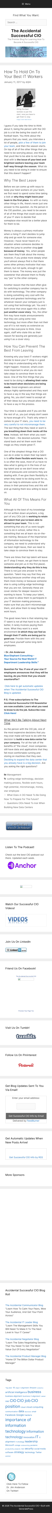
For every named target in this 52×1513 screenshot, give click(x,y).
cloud (23, 1407)
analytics (40, 1388)
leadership (31, 1441)
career (43, 1396)
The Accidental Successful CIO (26, 33)
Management (14, 774)
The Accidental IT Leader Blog (21, 1322)
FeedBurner (33, 1120)
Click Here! (10, 713)
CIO (13, 1400)
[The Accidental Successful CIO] (26, 979)
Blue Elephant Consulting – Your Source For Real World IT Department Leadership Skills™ (21, 659)
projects (17, 1449)
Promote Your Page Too (26, 1011)
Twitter (39, 1452)
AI (14, 1388)
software (9, 1452)
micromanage (27, 787)
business (34, 1392)
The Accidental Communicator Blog (24, 1305)
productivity (9, 1449)
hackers (28, 1415)
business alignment (13, 1396)
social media (40, 1449)
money (39, 787)
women (8, 1456)
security (29, 1448)
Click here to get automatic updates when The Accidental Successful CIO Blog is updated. (23, 689)
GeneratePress (26, 1509)
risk (22, 1449)
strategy (19, 1452)
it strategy (20, 1442)
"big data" (8, 1388)
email (34, 1411)
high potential (11, 787)
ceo (7, 1401)
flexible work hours (32, 782)
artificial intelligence (16, 1392)
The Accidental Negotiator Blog (22, 1339)
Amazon (33, 1388)
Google (20, 1415)
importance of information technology (18, 1425)
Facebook (10, 1415)
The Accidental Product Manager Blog (25, 1356)
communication (11, 1411)
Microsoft (9, 1445)
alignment (25, 1388)
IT (37, 1437)
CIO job (24, 1400)
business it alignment (31, 1396)
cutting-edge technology (20, 778)
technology (30, 1452)
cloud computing (34, 1407)
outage (17, 1445)
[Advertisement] (13, 1234)
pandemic (34, 1445)
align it (18, 1388)
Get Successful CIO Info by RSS (26, 1157)
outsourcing (25, 1445)
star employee (11, 791)
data (21, 1411)
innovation (29, 1437)
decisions (28, 1412)
